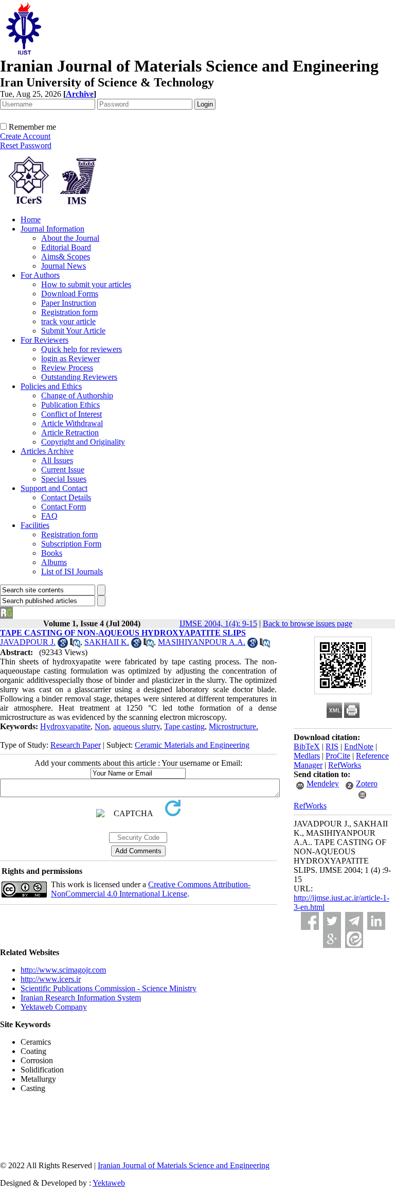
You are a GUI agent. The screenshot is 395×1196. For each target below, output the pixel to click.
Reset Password (25, 145)
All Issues (57, 460)
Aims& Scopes (65, 256)
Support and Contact (54, 488)
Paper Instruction (68, 302)
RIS (332, 746)
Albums (54, 562)
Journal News (63, 265)
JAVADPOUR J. (28, 642)
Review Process (67, 367)
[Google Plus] (332, 939)
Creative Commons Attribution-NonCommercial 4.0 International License (150, 889)
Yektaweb (109, 1183)
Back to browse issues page (307, 623)
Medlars (307, 755)
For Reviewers (44, 340)
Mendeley (323, 783)
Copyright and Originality (83, 441)
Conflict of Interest (71, 414)
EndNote (358, 746)
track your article (68, 321)
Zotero (367, 783)
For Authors (40, 275)
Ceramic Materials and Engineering (192, 745)
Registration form (69, 312)
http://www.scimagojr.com (63, 969)
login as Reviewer (70, 358)
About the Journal (70, 238)
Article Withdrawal (72, 423)
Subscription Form (71, 543)
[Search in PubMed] (75, 645)
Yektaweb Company (54, 1006)
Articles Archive (47, 451)
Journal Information (52, 228)
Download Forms (69, 293)
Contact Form (63, 506)
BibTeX (307, 746)
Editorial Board (66, 247)
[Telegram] (354, 921)
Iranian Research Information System (81, 997)
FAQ (49, 516)
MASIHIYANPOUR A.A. (201, 642)
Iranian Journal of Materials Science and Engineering (184, 1165)
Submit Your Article (73, 330)
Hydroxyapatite (65, 726)
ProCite (338, 755)
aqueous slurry (136, 726)
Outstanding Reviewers (79, 377)
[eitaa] (354, 939)
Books (51, 553)
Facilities (35, 525)
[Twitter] (332, 921)
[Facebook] (310, 921)
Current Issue (62, 469)
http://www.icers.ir (51, 979)
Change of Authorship (77, 395)
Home (31, 219)
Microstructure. (233, 726)
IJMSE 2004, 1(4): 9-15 (218, 623)
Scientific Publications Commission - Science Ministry (108, 988)
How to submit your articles (86, 284)
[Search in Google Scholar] (63, 645)
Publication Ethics (70, 404)
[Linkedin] (376, 921)
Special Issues (63, 478)
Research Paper (75, 745)
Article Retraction (70, 432)
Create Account (25, 136)
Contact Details (66, 497)
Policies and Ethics (51, 386)
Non (102, 726)
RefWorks (344, 765)
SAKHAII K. (106, 642)
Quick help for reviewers (81, 349)
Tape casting (184, 726)
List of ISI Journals (72, 571)
